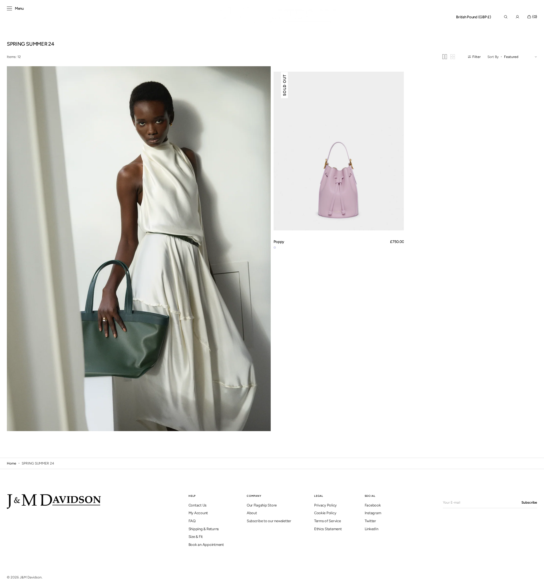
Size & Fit (195, 536)
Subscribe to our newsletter (269, 521)
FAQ (192, 521)
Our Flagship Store (262, 505)
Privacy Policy (325, 505)
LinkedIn (371, 529)
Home (11, 463)
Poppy (279, 241)
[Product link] (339, 151)
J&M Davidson (31, 577)
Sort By (493, 57)
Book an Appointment (206, 544)
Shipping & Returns (203, 529)
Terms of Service (327, 521)
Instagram (373, 513)
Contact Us (197, 505)
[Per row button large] (444, 56)
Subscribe (529, 502)
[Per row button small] (452, 56)
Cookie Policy (325, 513)
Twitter (370, 521)
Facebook (373, 505)
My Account (198, 513)
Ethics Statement (328, 529)
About (252, 513)
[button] (473, 17)
